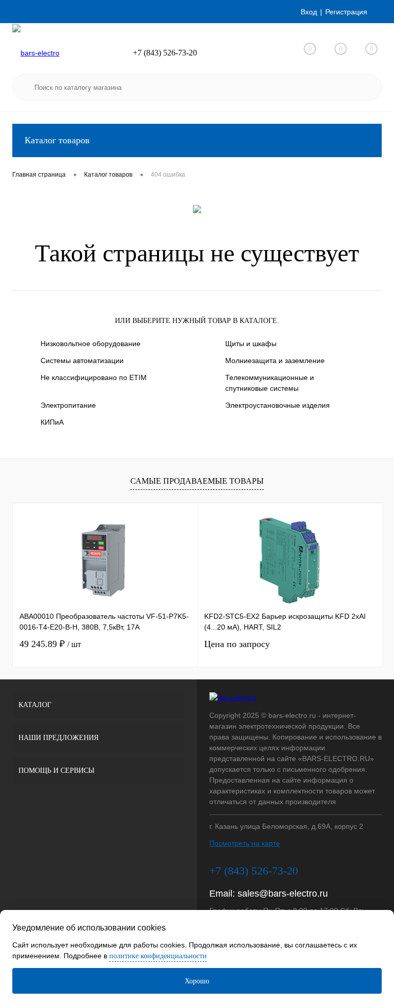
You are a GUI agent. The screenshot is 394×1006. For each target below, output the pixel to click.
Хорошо (197, 981)
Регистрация (346, 12)
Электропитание (68, 405)
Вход (309, 12)
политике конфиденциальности (158, 956)
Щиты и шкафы (251, 343)
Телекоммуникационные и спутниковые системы (269, 382)
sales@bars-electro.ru (283, 893)
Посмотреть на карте (244, 843)
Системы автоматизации (82, 360)
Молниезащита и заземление (275, 360)
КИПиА (52, 422)
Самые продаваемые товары (197, 481)
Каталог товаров (57, 140)
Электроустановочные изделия (277, 405)
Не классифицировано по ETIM (94, 377)
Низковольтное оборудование (91, 343)
